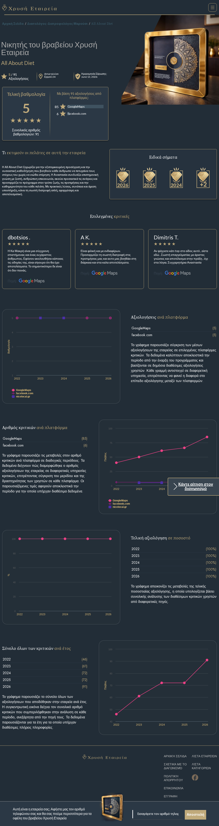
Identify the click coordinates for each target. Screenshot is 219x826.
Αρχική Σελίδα (13, 24)
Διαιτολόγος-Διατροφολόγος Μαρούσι (57, 24)
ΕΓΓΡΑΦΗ (170, 796)
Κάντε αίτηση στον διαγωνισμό (195, 486)
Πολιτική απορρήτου (173, 778)
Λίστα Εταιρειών (204, 756)
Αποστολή (195, 815)
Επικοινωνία (173, 788)
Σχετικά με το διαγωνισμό (175, 766)
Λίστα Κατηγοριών (201, 766)
